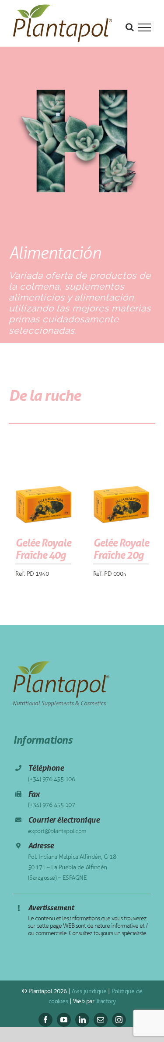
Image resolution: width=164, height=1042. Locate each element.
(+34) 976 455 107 (51, 805)
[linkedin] (82, 1020)
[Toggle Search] (130, 27)
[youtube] (64, 1020)
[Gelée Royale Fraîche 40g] (43, 493)
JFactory (105, 1001)
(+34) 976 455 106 (51, 779)
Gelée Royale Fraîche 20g (121, 549)
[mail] (101, 1020)
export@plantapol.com (57, 831)
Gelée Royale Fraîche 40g (43, 549)
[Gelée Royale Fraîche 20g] (121, 493)
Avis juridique (88, 991)
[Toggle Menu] (144, 27)
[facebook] (45, 1020)
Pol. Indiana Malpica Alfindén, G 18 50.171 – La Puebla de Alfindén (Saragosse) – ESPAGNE (72, 867)
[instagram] (119, 1020)
